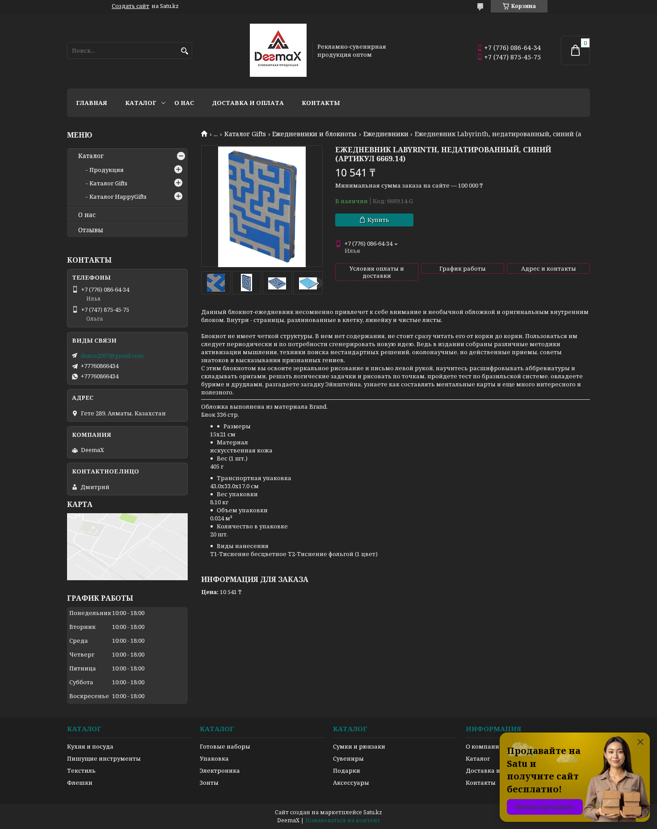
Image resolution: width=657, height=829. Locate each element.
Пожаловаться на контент (342, 820)
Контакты (321, 103)
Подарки (346, 770)
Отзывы (90, 230)
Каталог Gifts (245, 134)
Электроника (220, 770)
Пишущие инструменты (104, 758)
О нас (184, 103)
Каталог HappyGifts (118, 197)
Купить (378, 220)
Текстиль (81, 770)
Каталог (140, 103)
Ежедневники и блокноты (314, 134)
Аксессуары (351, 783)
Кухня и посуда (90, 746)
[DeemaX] (278, 50)
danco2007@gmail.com (111, 355)
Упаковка (214, 758)
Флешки (80, 783)
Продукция (106, 170)
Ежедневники (386, 134)
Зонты (209, 783)
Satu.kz (372, 812)
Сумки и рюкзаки (359, 746)
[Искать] (184, 51)
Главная (91, 103)
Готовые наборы (225, 746)
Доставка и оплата (248, 103)
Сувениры (348, 758)
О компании (484, 746)
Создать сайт (130, 6)
